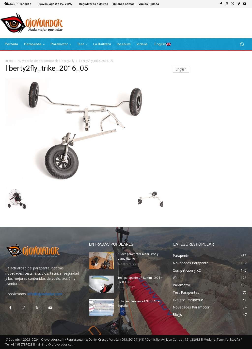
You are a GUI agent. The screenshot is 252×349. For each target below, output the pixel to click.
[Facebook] (221, 4)
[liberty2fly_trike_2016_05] (84, 181)
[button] (242, 44)
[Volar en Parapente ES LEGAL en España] (101, 307)
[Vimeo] (239, 4)
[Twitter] (233, 4)
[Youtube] (245, 4)
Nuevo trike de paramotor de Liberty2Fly (45, 61)
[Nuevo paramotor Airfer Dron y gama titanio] (101, 260)
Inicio (9, 61)
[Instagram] (227, 4)
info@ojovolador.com (45, 294)
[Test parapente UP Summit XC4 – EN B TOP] (101, 284)
